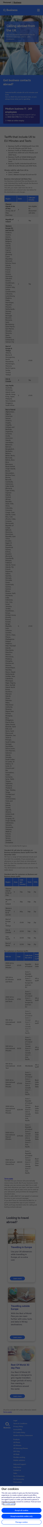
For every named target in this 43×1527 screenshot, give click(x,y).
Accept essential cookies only (21, 1516)
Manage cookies (21, 1522)
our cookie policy (9, 1504)
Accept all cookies (21, 1510)
